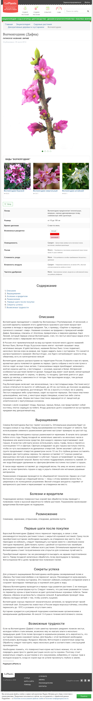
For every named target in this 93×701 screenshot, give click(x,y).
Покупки (80, 19)
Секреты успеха (15, 304)
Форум (88, 19)
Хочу (9, 204)
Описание (11, 290)
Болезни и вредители (17, 296)
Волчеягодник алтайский (73, 190)
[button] (46, 96)
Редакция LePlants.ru (12, 664)
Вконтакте (81, 680)
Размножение (13, 299)
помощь (27, 684)
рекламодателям (46, 683)
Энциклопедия (9, 19)
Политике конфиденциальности (56, 698)
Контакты (43, 686)
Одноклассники (85, 680)
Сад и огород (24, 19)
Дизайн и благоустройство (61, 19)
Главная (9, 24)
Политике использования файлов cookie (28, 698)
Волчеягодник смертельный (45, 190)
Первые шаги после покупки (20, 302)
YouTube (89, 680)
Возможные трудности (18, 307)
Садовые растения (43, 24)
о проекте (43, 676)
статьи (27, 678)
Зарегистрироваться (72, 2)
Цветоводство (39, 19)
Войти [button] (87, 2)
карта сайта (29, 681)
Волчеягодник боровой (14, 190)
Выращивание (13, 293)
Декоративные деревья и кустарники (26, 27)
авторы (42, 680)
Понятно (84, 696)
